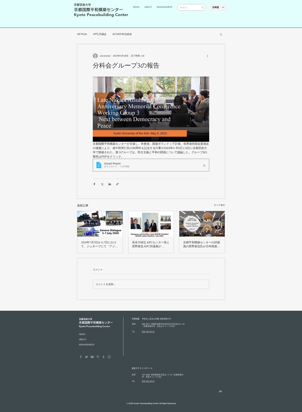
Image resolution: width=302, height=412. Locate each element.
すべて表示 (219, 205)
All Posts (82, 34)
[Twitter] (86, 357)
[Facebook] (81, 357)
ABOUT (82, 339)
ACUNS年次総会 (122, 34)
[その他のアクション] (207, 56)
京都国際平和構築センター (98, 10)
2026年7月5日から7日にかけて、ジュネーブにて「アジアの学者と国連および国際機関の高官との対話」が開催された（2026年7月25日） (99, 244)
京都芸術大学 (82, 4)
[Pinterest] (98, 357)
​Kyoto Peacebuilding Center (101, 14)
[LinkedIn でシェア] (109, 184)
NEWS (82, 334)
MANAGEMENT (87, 344)
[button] (220, 34)
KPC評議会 (99, 34)
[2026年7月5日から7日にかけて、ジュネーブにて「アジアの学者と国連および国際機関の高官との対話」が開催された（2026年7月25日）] (100, 224)
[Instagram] (109, 357)
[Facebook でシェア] (94, 184)
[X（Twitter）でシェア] (102, 184)
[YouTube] (92, 357)
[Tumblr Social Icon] (103, 357)
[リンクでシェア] (117, 184)
